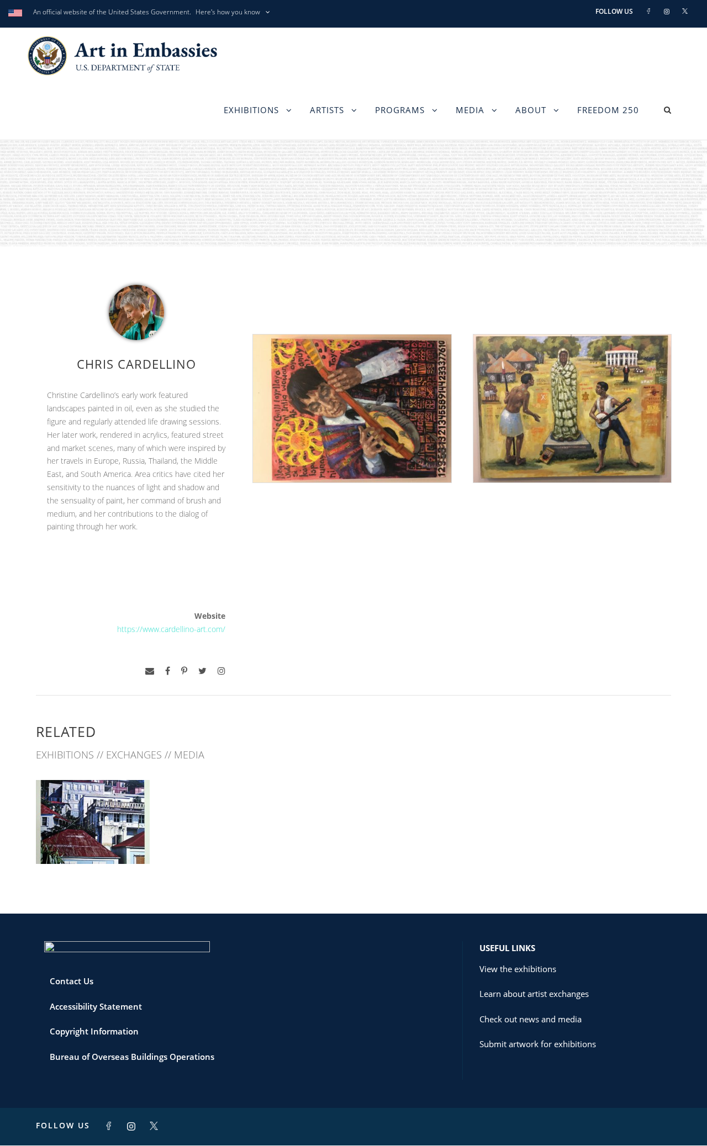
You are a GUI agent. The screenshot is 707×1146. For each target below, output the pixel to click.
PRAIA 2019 (93, 839)
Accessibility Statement (96, 1006)
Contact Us (71, 980)
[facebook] (167, 671)
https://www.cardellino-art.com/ (171, 629)
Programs (400, 109)
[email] (149, 671)
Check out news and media (530, 1019)
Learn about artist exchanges (534, 993)
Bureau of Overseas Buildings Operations (132, 1056)
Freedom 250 (608, 109)
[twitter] (202, 671)
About (530, 109)
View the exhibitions (517, 968)
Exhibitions (251, 109)
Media (470, 109)
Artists (327, 109)
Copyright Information (94, 1031)
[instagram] (221, 671)
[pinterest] (184, 671)
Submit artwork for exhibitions (537, 1043)
